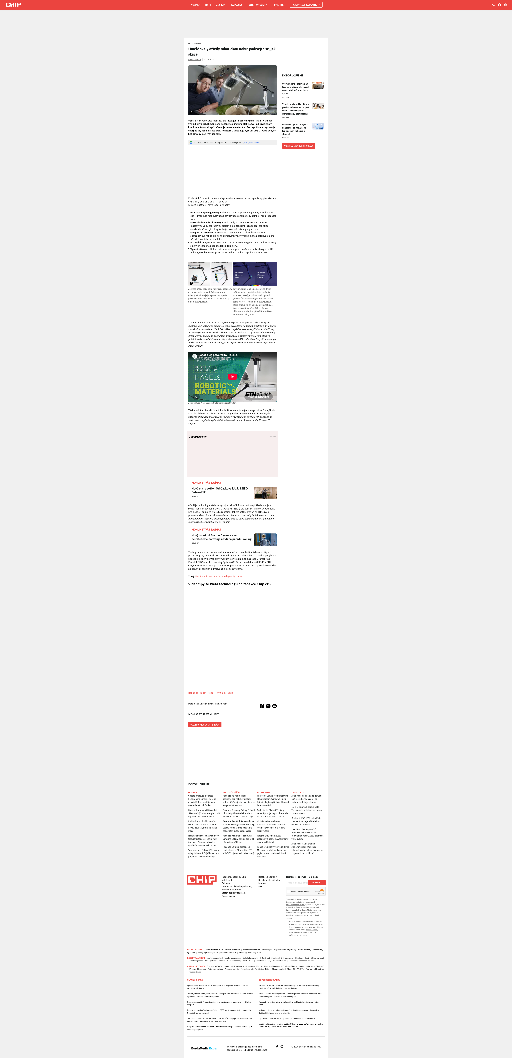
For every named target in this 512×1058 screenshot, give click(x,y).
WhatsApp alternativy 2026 (250, 952)
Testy (208, 5)
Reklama (226, 883)
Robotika (193, 692)
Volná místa (227, 880)
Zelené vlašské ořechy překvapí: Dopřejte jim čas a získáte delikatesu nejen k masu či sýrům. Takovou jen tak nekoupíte (291, 995)
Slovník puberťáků (232, 950)
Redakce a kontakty (267, 877)
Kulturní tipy (318, 950)
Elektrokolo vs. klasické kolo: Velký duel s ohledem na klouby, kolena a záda (306, 810)
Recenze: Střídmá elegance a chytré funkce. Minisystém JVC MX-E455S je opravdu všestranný (238, 850)
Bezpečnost (237, 5)
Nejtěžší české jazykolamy (285, 950)
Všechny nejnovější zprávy (204, 725)
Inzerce (262, 883)
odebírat (316, 883)
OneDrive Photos (290, 966)
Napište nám (221, 703)
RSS (260, 886)
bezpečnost (263, 792)
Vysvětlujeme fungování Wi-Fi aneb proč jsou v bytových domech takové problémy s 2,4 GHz (295, 89)
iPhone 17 (291, 969)
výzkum (221, 692)
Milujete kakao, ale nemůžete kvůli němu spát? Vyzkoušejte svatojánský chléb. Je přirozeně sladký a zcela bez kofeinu (289, 986)
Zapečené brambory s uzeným (301, 961)
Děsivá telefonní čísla (214, 950)
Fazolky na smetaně (232, 958)
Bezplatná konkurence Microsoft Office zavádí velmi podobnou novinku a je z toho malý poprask (219, 1028)
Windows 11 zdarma (197, 969)
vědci (230, 692)
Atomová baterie (232, 969)
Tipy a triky (278, 5)
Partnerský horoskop (251, 950)
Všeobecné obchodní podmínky (237, 886)
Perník (244, 961)
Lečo (251, 961)
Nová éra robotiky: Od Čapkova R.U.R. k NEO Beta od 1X (220, 490)
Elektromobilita (258, 5)
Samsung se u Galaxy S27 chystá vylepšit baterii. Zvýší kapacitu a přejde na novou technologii (203, 853)
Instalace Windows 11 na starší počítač (264, 966)
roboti (211, 692)
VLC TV (300, 969)
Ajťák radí (191, 952)
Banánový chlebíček (270, 958)
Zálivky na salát (317, 958)
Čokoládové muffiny (251, 958)
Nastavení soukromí (231, 889)
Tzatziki (222, 961)
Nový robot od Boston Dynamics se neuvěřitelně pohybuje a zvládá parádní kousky (222, 537)
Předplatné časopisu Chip (234, 877)
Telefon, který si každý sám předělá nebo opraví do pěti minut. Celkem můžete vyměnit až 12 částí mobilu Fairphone (220, 995)
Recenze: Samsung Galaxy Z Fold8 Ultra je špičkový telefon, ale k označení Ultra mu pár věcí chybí (239, 813)
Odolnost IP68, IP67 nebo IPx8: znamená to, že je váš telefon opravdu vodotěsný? (306, 821)
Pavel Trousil (194, 59)
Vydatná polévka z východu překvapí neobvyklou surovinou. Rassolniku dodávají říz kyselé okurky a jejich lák (289, 1011)
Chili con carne (287, 958)
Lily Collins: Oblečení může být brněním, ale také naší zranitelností (287, 1018)
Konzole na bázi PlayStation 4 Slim (255, 969)
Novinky (195, 5)
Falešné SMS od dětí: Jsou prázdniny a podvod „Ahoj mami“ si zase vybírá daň (273, 838)
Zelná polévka (211, 961)
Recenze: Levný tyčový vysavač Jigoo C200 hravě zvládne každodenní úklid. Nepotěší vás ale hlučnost (219, 1011)
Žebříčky (220, 5)
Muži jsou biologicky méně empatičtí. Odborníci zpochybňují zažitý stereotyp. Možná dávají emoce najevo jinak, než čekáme (291, 1025)
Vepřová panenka (214, 958)
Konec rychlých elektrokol (234, 966)
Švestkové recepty (263, 961)
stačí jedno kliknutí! (252, 142)
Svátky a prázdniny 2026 (207, 952)
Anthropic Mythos (215, 969)
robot (203, 692)
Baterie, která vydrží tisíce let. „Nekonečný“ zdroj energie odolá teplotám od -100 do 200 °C (204, 813)
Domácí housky (279, 961)
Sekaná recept (233, 961)
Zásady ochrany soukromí (234, 893)
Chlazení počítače (214, 966)
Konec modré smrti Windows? (311, 966)
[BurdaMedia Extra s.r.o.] (202, 880)
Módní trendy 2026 (228, 952)
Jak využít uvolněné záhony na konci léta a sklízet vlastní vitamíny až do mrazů (289, 1003)
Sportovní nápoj (302, 958)
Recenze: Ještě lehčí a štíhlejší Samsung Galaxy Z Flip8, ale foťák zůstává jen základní (238, 838)
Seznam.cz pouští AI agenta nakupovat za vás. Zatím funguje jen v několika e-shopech (295, 129)
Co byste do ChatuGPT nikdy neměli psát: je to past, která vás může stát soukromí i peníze (272, 813)
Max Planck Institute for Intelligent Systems (218, 576)
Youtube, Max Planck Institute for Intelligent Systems (215, 403)
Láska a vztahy (304, 950)
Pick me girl (267, 950)
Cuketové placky (196, 961)
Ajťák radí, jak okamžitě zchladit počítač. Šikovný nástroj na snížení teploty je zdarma (306, 799)
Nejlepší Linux (195, 972)
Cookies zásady (229, 896)
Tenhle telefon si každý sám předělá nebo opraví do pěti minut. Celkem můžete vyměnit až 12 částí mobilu (295, 109)
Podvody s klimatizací (315, 969)
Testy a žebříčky (231, 792)
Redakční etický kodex (269, 880)
